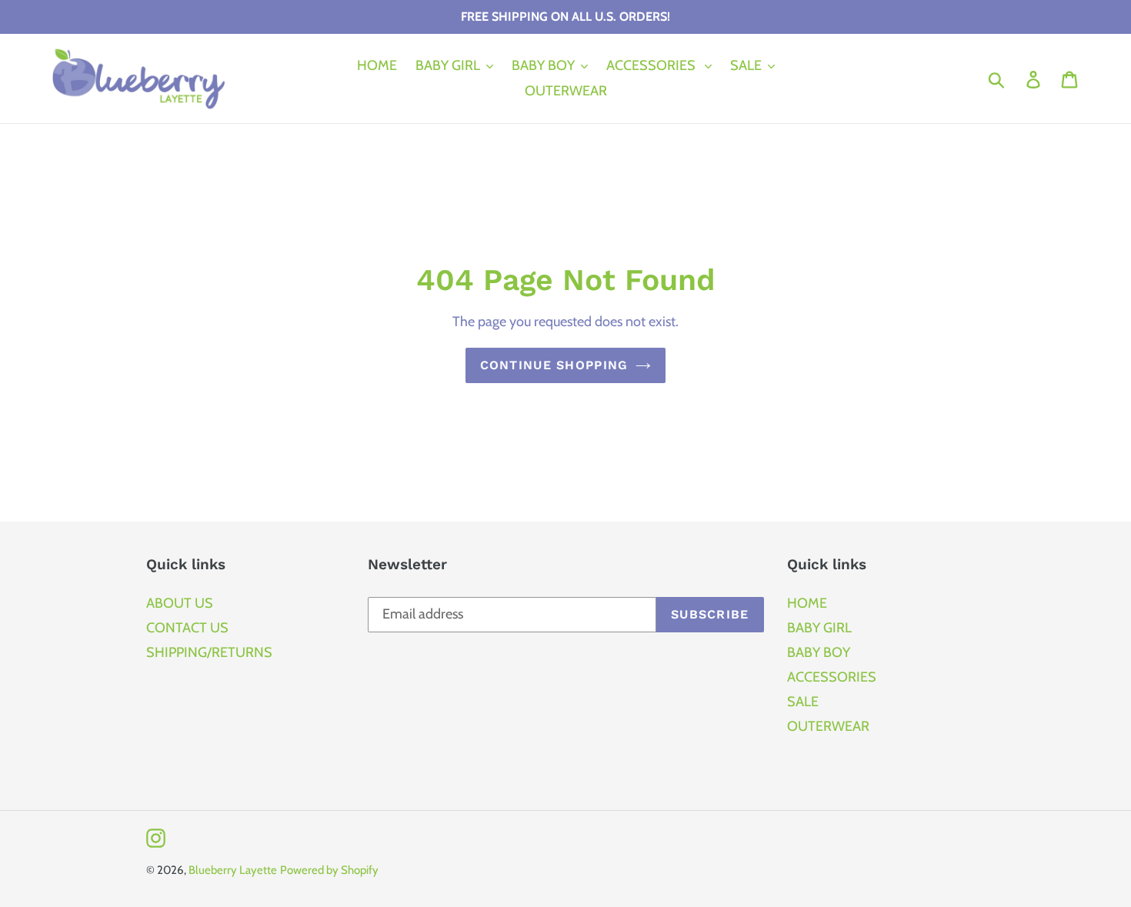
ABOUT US (179, 603)
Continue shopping (554, 365)
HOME (807, 603)
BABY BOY (818, 652)
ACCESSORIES (831, 677)
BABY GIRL (819, 627)
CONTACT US (187, 627)
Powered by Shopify (329, 870)
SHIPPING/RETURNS (209, 652)
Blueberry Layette (232, 870)
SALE (803, 701)
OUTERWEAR (828, 726)
